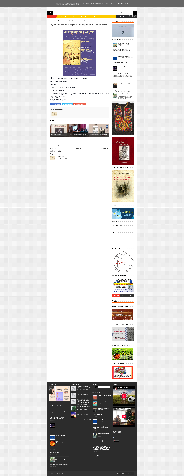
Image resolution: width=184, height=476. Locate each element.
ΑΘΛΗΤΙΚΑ (85, 13)
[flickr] (126, 16)
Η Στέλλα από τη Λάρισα (98, 414)
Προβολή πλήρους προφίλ (61, 158)
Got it (126, 3)
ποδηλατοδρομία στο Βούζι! (83, 393)
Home (50, 13)
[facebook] (117, 16)
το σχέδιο (79, 413)
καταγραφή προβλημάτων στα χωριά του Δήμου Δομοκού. (62, 458)
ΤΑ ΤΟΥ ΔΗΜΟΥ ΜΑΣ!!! (55, 430)
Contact (127, 473)
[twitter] (120, 16)
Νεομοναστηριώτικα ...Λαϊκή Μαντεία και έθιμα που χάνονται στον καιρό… (78, 16)
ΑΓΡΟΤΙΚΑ (100, 13)
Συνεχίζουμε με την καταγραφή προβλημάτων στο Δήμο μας (57, 418)
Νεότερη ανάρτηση (53, 148)
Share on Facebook (57, 104)
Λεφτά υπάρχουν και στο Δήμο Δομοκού (102, 455)
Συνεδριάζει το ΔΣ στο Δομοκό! (57, 405)
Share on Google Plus (81, 104)
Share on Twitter (68, 104)
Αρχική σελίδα (79, 148)
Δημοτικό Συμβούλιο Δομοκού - (105, 395)
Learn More (120, 3)
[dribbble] (129, 16)
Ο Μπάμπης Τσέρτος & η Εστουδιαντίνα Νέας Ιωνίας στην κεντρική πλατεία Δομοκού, (102, 427)
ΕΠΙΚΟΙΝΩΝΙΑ (110, 13)
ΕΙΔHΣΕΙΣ (57, 13)
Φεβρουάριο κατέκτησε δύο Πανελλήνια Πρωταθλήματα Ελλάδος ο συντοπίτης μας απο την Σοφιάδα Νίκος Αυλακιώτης (83, 401)
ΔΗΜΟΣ (65, 13)
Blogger (132, 473)
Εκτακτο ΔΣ (100, 419)
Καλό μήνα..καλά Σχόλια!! (103, 401)
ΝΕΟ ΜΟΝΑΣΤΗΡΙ (74, 13)
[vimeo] (123, 16)
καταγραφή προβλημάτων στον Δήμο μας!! (59, 464)
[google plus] (135, 16)
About (123, 473)
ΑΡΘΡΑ (93, 13)
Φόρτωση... (114, 298)
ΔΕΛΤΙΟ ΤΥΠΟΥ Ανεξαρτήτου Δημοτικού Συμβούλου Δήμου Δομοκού (102, 440)
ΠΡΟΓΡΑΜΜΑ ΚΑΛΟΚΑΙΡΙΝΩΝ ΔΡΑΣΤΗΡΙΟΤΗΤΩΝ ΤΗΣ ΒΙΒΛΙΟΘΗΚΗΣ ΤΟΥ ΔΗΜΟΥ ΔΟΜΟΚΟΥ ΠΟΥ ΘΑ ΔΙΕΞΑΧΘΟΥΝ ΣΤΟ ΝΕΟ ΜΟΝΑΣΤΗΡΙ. (101, 448)
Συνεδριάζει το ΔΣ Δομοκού (61, 435)
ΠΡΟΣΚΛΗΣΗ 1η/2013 (54, 452)
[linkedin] (132, 16)
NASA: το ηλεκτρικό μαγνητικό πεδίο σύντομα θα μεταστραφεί (62, 442)
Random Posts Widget (87, 419)
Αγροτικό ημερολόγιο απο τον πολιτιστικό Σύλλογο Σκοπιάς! (83, 387)
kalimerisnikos (60, 156)
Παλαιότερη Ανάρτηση (104, 148)
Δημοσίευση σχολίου (55, 145)
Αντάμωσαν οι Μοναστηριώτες (62, 423)
